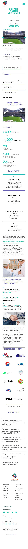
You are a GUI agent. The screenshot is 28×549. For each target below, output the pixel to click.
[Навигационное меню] (24, 4)
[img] (10, 26)
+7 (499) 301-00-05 (14, 20)
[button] (25, 37)
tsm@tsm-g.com (14, 23)
